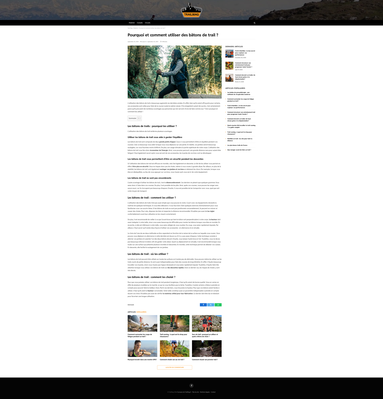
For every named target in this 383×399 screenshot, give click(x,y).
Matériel (132, 23)
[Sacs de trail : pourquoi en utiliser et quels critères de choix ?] (207, 323)
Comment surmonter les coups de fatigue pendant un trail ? (140, 335)
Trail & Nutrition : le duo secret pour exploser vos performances (245, 53)
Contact (213, 392)
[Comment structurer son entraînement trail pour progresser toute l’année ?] (229, 66)
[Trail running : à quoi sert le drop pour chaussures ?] (175, 323)
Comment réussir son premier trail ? (205, 360)
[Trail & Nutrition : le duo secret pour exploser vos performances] (229, 54)
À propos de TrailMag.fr (184, 392)
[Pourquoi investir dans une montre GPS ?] (142, 348)
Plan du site (195, 392)
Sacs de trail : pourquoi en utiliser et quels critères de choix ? (205, 335)
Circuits (147, 23)
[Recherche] (254, 22)
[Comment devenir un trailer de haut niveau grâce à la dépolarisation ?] (229, 78)
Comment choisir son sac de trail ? (172, 360)
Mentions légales (205, 392)
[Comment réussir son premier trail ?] (207, 348)
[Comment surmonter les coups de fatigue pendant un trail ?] (142, 323)
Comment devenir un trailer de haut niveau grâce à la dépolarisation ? (245, 77)
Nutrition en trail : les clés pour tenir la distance (239, 140)
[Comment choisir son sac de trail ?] (175, 348)
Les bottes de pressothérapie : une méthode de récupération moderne (238, 93)
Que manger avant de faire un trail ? (239, 150)
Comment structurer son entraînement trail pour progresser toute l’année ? (243, 65)
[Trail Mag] (191, 10)
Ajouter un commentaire (175, 367)
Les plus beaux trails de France (237, 145)
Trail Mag (130, 28)
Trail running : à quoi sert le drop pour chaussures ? (173, 335)
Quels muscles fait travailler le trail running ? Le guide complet (241, 126)
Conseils (140, 23)
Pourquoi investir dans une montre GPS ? (142, 360)
